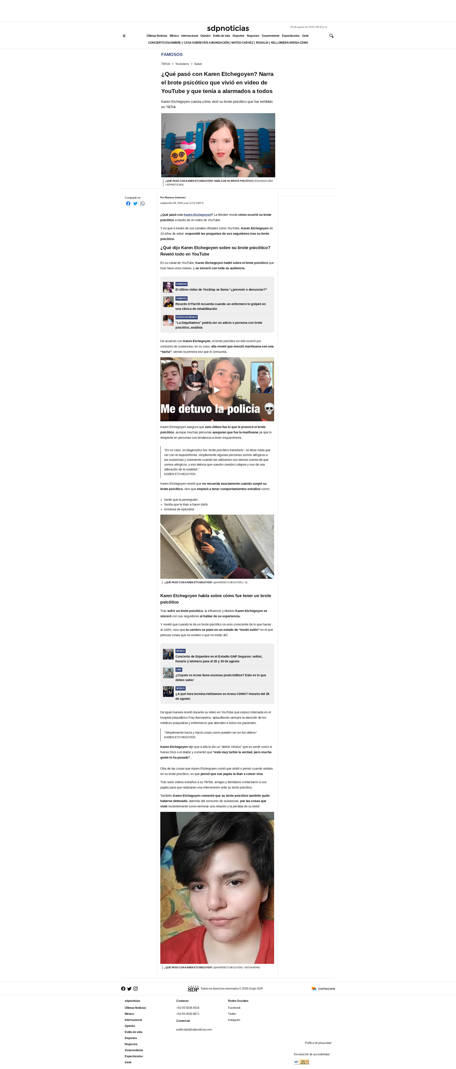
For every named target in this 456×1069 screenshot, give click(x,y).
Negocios (253, 35)
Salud (198, 63)
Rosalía (262, 42)
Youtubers (182, 63)
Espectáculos (291, 35)
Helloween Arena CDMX (289, 42)
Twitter (232, 1013)
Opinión (205, 35)
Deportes (238, 35)
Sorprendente (270, 35)
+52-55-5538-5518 (187, 1007)
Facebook (234, 1007)
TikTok (165, 63)
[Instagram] (135, 988)
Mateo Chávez (242, 42)
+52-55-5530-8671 (187, 1013)
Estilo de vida (221, 35)
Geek (305, 35)
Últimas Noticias (157, 35)
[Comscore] (323, 988)
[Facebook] (128, 203)
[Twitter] (135, 203)
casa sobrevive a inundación (206, 42)
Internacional (189, 35)
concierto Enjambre (164, 42)
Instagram (234, 1019)
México (174, 35)
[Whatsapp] (142, 203)
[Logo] (228, 28)
